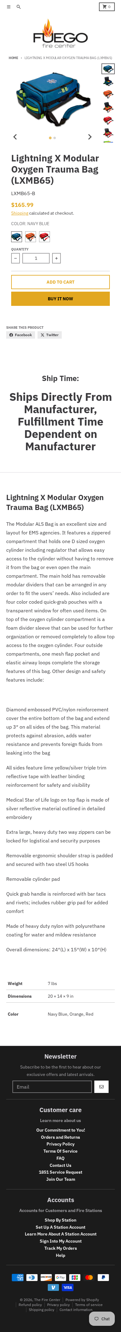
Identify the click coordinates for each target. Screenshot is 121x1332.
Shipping (19, 213)
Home (13, 58)
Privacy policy (58, 1304)
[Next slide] (89, 137)
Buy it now (60, 299)
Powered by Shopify (82, 1299)
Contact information (76, 1309)
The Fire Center (47, 1299)
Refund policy (30, 1304)
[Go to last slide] (15, 137)
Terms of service (89, 1304)
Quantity (20, 249)
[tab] (50, 138)
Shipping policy (41, 1309)
